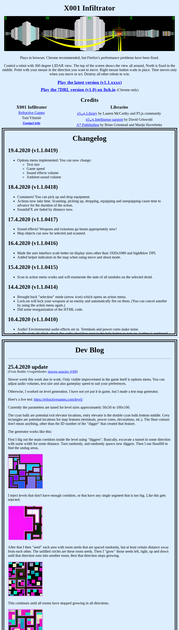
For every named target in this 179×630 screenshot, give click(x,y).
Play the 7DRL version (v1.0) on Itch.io (78, 89)
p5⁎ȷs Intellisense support (104, 119)
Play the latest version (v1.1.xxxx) (90, 82)
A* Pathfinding (87, 125)
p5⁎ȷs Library (87, 113)
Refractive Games (31, 113)
